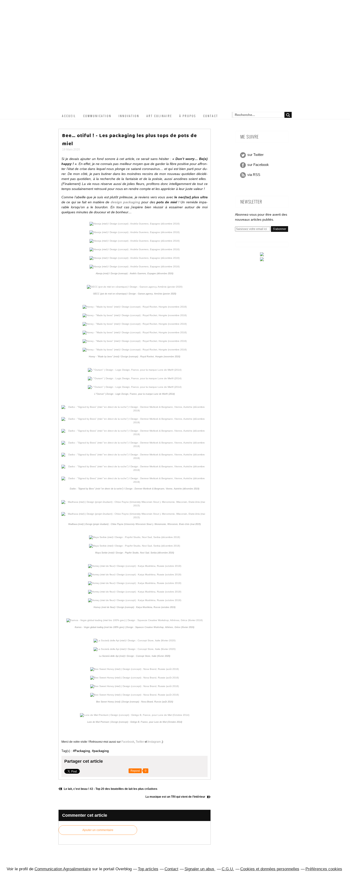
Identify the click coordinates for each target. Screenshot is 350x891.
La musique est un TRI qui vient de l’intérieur (175, 796)
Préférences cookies (323, 869)
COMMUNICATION (97, 116)
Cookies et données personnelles (269, 869)
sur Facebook (258, 165)
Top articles (148, 869)
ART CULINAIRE (159, 116)
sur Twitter (255, 155)
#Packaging (81, 751)
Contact (171, 869)
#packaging (100, 751)
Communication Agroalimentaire (63, 869)
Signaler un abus (200, 869)
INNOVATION (129, 116)
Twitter (140, 741)
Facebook (127, 741)
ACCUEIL (69, 116)
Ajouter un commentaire (97, 830)
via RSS (253, 175)
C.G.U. (228, 869)
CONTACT (210, 116)
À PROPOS (187, 116)
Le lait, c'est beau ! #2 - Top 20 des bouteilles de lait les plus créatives (110, 789)
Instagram (154, 741)
